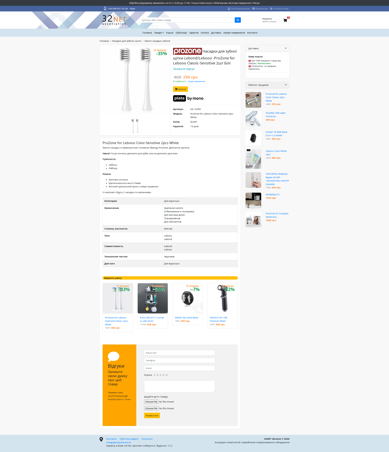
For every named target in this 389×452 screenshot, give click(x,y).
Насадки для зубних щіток (126, 40)
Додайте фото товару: (156, 396)
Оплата (205, 32)
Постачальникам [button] (240, 8)
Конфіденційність (116, 399)
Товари (158, 32)
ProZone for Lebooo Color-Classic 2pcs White (276, 97)
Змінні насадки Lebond (157, 40)
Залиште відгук (184, 69)
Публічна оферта (129, 438)
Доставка (216, 32)
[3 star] (160, 375)
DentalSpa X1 (273, 194)
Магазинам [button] (261, 8)
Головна (147, 32)
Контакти (252, 32)
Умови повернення (234, 32)
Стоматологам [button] (280, 8)
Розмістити (152, 415)
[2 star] (157, 375)
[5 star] (166, 375)
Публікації (181, 32)
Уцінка (169, 32)
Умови (128, 399)
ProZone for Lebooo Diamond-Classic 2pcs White (116, 321)
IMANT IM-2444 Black (186, 317)
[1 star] (154, 375)
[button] (267, 48)
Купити (181, 89)
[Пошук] (238, 20)
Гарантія (193, 32)
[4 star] (163, 375)
